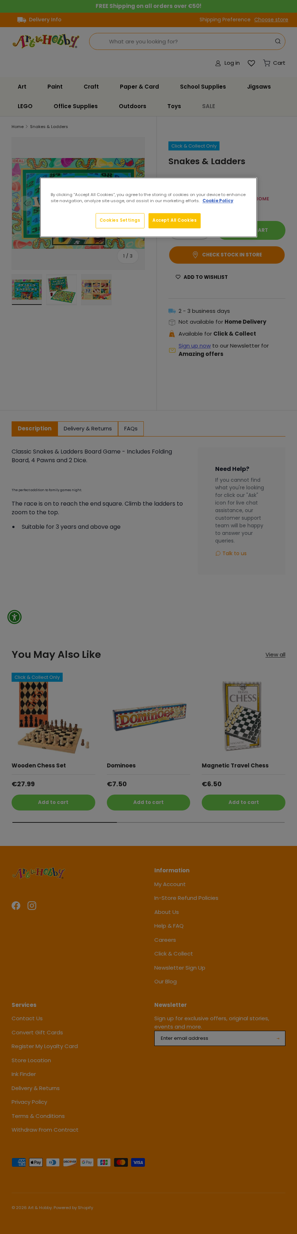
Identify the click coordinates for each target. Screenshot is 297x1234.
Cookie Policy (217, 201)
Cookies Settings (120, 220)
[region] (148, 207)
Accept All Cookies (174, 220)
